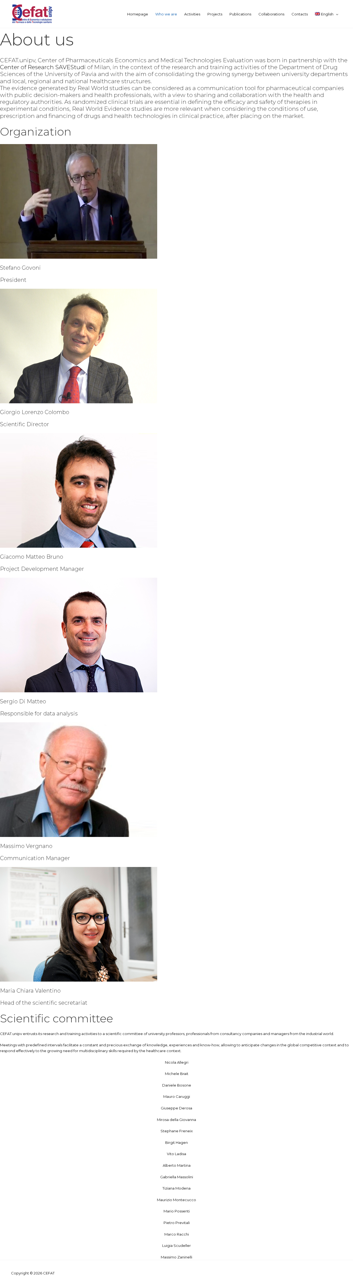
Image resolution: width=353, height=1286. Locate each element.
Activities (192, 14)
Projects (214, 14)
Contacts (300, 14)
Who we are (166, 14)
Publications (240, 14)
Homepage (137, 14)
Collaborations (271, 14)
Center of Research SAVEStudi (43, 67)
